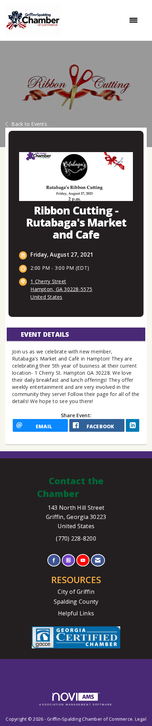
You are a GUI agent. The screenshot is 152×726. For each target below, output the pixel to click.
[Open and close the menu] (102, 20)
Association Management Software (75, 704)
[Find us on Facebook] (53, 560)
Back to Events (29, 124)
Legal (140, 719)
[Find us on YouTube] (82, 560)
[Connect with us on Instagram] (68, 560)
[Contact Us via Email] (98, 560)
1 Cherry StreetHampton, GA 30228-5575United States (61, 289)
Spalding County (76, 601)
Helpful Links (76, 613)
